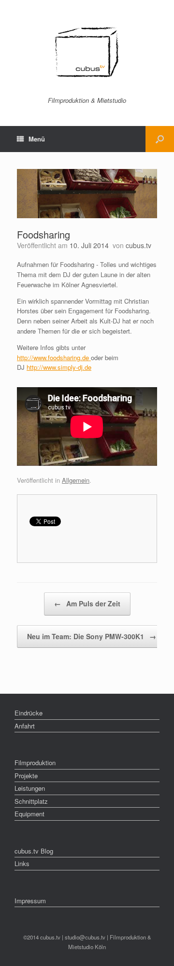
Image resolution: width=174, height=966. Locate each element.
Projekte (26, 775)
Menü (37, 138)
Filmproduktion (35, 762)
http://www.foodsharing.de (54, 357)
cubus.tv (138, 245)
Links (21, 863)
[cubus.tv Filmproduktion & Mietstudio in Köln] (87, 52)
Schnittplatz (31, 801)
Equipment (29, 813)
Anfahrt (24, 725)
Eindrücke (28, 712)
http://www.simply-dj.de (59, 367)
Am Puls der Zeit (87, 603)
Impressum (30, 900)
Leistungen (29, 788)
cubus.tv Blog (33, 850)
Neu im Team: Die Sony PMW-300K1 (91, 636)
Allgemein (75, 480)
